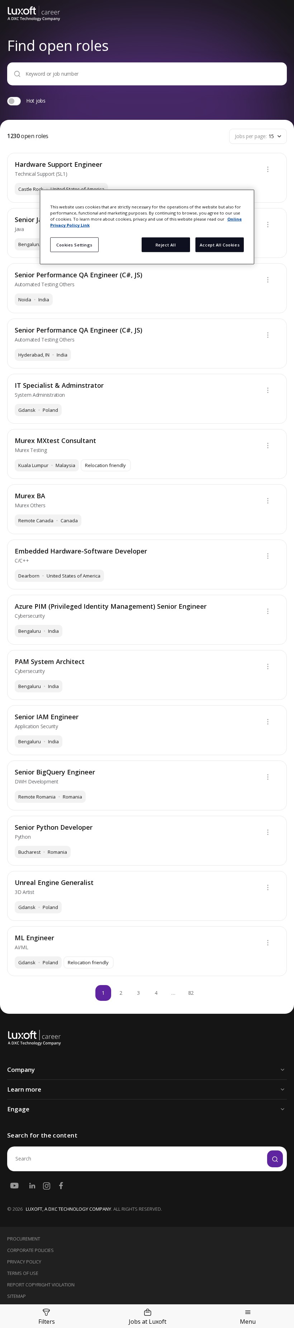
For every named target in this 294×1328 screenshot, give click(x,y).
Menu (248, 1321)
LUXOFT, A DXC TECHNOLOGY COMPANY (68, 1209)
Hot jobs (36, 100)
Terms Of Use (22, 1273)
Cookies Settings (74, 244)
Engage (18, 1109)
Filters (46, 1321)
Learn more (24, 1089)
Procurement (23, 1238)
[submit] (275, 1158)
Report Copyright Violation (41, 1284)
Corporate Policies (30, 1250)
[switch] (14, 101)
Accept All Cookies (220, 244)
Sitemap (16, 1296)
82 (191, 992)
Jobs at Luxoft (147, 1321)
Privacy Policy (24, 1261)
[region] (147, 227)
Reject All (166, 244)
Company (21, 1069)
